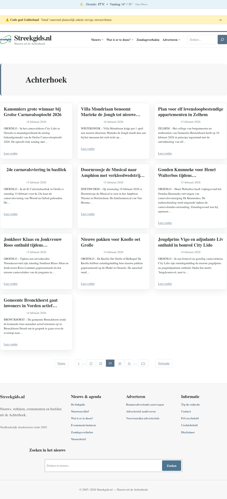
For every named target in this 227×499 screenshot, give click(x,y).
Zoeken (171, 465)
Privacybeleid (190, 418)
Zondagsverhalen (82, 432)
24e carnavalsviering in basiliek (36, 169)
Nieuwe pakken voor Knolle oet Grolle (110, 242)
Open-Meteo (141, 4)
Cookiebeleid (189, 425)
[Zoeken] (222, 39)
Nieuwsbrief (78, 439)
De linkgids (78, 404)
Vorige (61, 363)
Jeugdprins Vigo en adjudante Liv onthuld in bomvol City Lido (190, 242)
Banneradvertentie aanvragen (145, 404)
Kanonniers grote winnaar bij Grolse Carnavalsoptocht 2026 (32, 111)
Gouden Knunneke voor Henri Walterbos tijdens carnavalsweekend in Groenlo (187, 172)
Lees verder (11, 153)
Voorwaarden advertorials (142, 418)
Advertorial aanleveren (141, 411)
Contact (186, 411)
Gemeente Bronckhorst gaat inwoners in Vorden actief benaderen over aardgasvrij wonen (31, 303)
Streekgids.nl (32, 37)
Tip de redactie (190, 404)
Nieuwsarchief (80, 411)
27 (91, 363)
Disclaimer (188, 432)
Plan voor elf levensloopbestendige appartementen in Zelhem (190, 111)
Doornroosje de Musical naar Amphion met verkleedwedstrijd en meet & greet (112, 172)
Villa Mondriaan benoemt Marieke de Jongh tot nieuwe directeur (108, 111)
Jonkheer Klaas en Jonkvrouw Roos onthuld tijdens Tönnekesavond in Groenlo (33, 242)
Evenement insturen (83, 425)
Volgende (164, 363)
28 (100, 363)
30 (119, 363)
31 (129, 363)
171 (143, 363)
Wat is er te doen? (82, 418)
